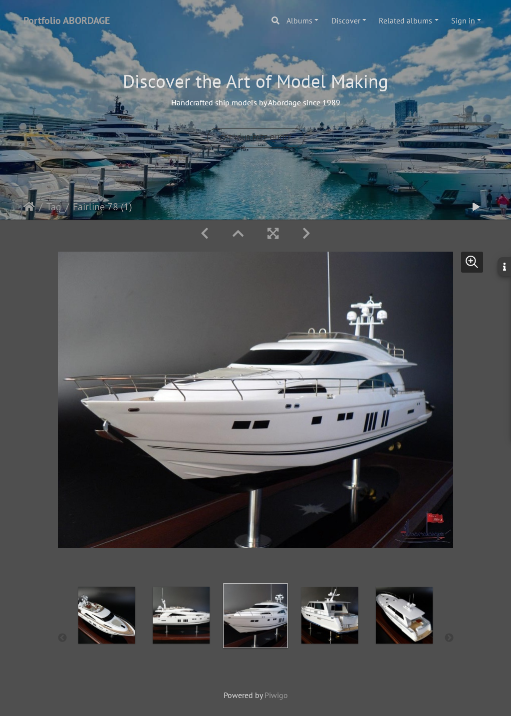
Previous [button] (62, 638)
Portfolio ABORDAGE (66, 20)
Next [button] (449, 638)
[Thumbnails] (238, 233)
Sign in (463, 20)
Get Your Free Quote (256, 137)
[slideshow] (476, 207)
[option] (107, 636)
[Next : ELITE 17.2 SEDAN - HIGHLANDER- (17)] (306, 233)
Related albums (405, 20)
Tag (53, 206)
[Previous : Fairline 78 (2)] (205, 233)
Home (29, 206)
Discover (345, 20)
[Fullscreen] (273, 233)
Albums (299, 20)
